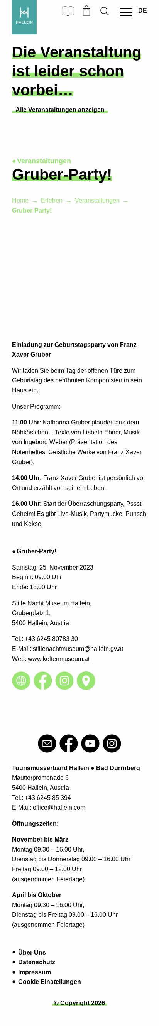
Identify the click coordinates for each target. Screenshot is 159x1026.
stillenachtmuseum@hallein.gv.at (78, 649)
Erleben (52, 200)
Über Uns (32, 952)
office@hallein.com (59, 807)
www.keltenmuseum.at (59, 659)
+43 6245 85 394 (48, 797)
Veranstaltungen (97, 200)
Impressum (34, 972)
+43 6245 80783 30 (51, 639)
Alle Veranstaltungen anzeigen (60, 109)
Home (20, 200)
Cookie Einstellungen (49, 982)
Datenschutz (36, 962)
